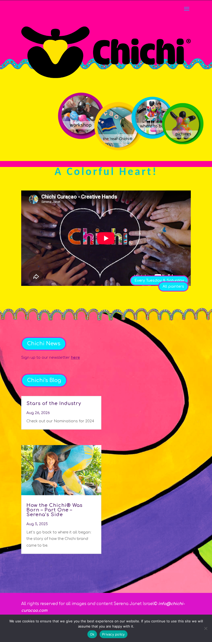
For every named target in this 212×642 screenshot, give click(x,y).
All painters (173, 286)
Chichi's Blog (44, 380)
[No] (205, 628)
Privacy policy (113, 634)
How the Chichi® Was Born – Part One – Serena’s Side (54, 510)
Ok (92, 634)
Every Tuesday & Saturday (159, 280)
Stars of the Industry (53, 403)
